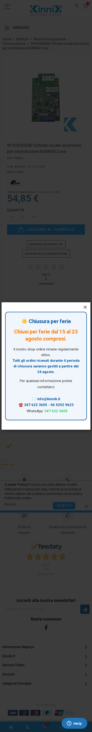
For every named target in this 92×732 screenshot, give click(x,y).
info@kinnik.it (48, 399)
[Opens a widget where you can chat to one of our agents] (74, 724)
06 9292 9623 (62, 405)
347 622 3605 (36, 405)
